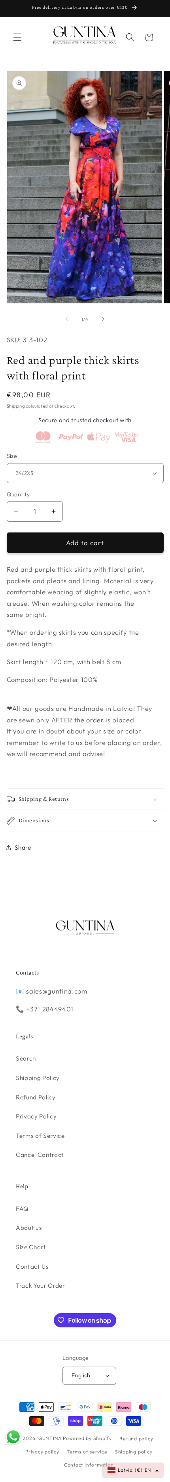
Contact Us (32, 1266)
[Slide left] (67, 319)
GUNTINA (50, 1439)
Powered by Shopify (87, 1439)
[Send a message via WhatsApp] (13, 1437)
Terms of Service (40, 1135)
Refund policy (136, 1439)
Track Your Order (40, 1285)
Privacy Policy (36, 1116)
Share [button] (23, 847)
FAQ (22, 1208)
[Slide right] (103, 319)
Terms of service (87, 1452)
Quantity (18, 494)
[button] (17, 37)
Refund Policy (36, 1097)
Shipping (16, 406)
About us (29, 1227)
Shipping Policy (38, 1078)
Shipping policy (134, 1452)
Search (26, 1058)
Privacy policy (42, 1452)
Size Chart (31, 1247)
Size (12, 456)
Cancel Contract (40, 1154)
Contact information (89, 1465)
